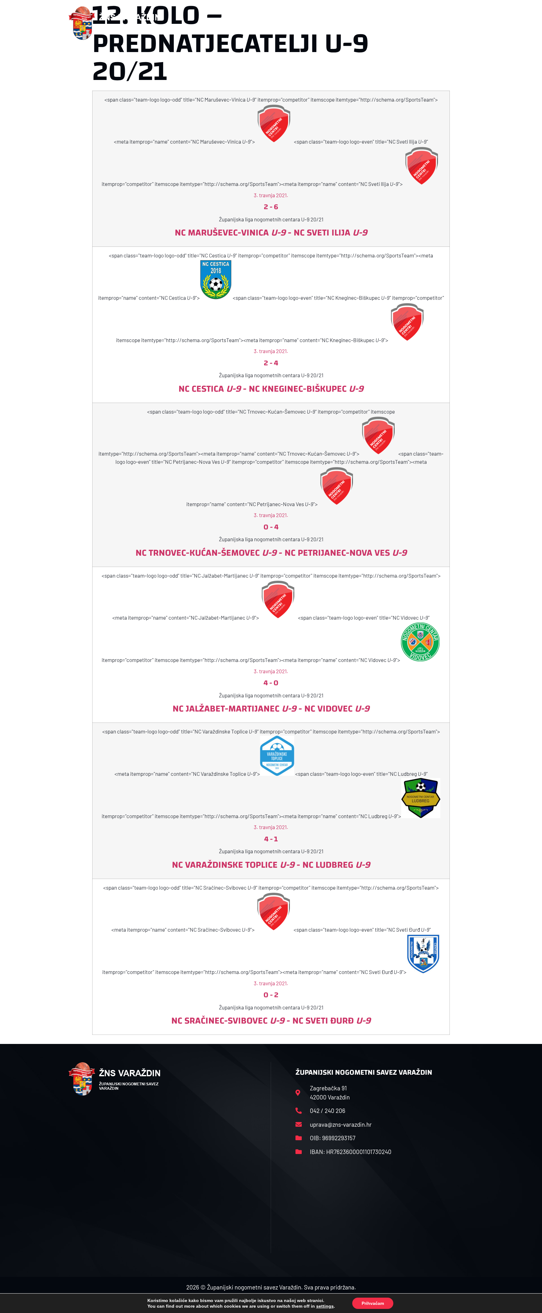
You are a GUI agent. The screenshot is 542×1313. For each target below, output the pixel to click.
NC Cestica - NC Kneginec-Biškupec (271, 388)
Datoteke (361, 23)
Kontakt (401, 23)
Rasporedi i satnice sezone (302, 23)
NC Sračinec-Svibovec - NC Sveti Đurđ (271, 1020)
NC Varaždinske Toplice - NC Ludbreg (271, 864)
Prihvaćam (373, 1303)
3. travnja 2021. (271, 195)
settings (325, 1306)
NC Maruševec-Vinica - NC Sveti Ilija (271, 232)
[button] (461, 23)
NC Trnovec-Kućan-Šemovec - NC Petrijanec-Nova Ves (271, 552)
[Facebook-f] (432, 23)
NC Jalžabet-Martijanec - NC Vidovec (271, 708)
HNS (252, 23)
